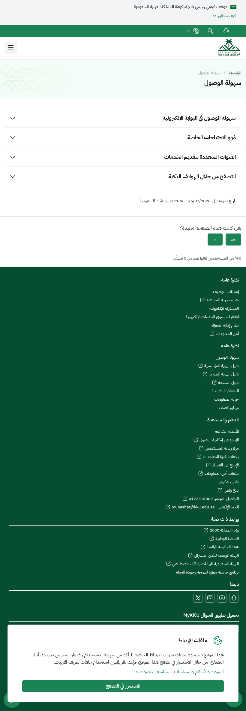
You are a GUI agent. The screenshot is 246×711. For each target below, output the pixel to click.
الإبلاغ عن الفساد (225, 465)
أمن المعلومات (227, 334)
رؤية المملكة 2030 (224, 530)
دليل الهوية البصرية (224, 374)
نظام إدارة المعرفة (225, 325)
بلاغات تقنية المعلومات (221, 457)
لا (215, 239)
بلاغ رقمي (231, 490)
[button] (192, 31)
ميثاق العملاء (229, 408)
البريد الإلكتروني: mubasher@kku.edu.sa (205, 507)
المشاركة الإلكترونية (224, 309)
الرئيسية (235, 73)
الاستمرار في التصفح (123, 686)
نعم (233, 239)
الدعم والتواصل (225, 31)
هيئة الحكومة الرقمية (223, 547)
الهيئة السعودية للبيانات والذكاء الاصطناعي (205, 564)
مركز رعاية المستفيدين (222, 448)
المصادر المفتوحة (225, 391)
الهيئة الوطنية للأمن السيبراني (216, 556)
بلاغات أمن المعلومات (221, 474)
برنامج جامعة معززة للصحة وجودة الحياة (207, 572)
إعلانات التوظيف (226, 292)
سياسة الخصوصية (152, 671)
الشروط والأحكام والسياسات (199, 671)
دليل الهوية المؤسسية (221, 366)
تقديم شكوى (229, 482)
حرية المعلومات (226, 399)
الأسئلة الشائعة (227, 432)
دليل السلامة (228, 383)
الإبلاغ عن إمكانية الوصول (219, 440)
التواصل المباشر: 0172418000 (214, 499)
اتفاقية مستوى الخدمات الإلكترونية (212, 317)
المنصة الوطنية (227, 539)
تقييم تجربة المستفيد (222, 300)
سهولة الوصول (227, 357)
